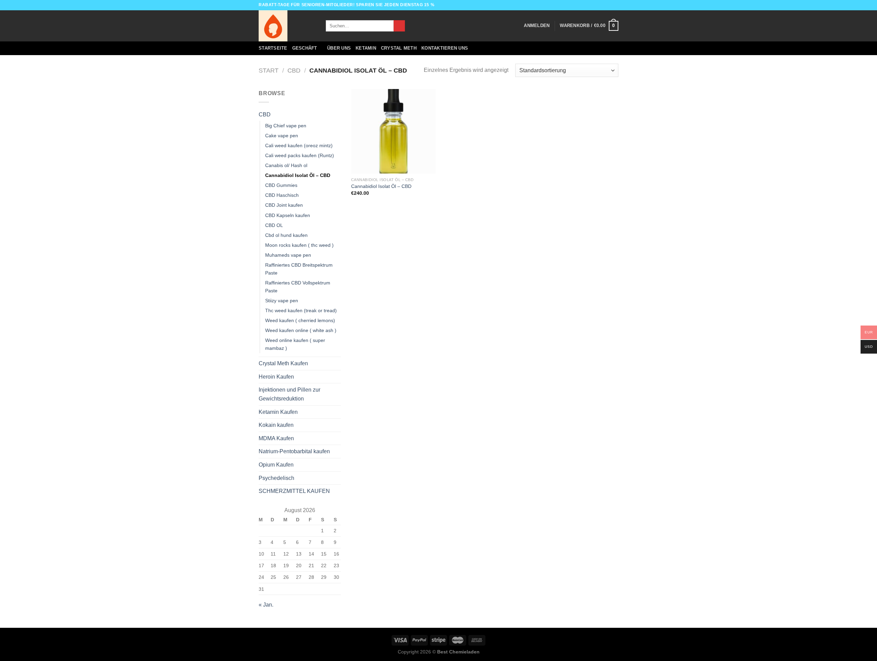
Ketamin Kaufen (278, 412)
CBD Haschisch (282, 195)
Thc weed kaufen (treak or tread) (301, 310)
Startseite (273, 48)
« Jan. (266, 605)
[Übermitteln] (399, 26)
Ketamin (366, 48)
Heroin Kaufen (276, 377)
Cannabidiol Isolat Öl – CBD (297, 175)
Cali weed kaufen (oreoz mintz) (299, 145)
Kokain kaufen (276, 425)
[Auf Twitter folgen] (608, 5)
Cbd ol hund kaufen (286, 235)
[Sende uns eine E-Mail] (615, 5)
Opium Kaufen (276, 465)
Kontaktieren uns (444, 48)
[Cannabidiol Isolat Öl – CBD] (393, 131)
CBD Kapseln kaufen (287, 215)
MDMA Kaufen (276, 438)
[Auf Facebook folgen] (595, 5)
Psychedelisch (276, 478)
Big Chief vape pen (285, 125)
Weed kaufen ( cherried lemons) (300, 320)
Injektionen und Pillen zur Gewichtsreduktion (289, 394)
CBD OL (274, 225)
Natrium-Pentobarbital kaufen (294, 451)
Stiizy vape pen (281, 300)
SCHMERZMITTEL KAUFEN (294, 491)
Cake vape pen (281, 135)
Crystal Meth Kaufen (283, 363)
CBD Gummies (281, 185)
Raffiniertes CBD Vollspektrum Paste (297, 286)
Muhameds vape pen (288, 255)
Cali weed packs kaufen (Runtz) (299, 155)
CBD (293, 70)
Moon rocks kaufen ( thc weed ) (299, 245)
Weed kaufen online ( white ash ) (300, 330)
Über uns (339, 48)
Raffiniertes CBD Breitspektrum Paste (299, 269)
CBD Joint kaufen (284, 205)
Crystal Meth (399, 48)
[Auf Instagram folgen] (602, 5)
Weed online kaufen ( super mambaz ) (295, 344)
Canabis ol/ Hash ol (286, 165)
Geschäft (304, 48)
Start (269, 70)
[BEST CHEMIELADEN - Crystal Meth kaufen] (287, 25)
